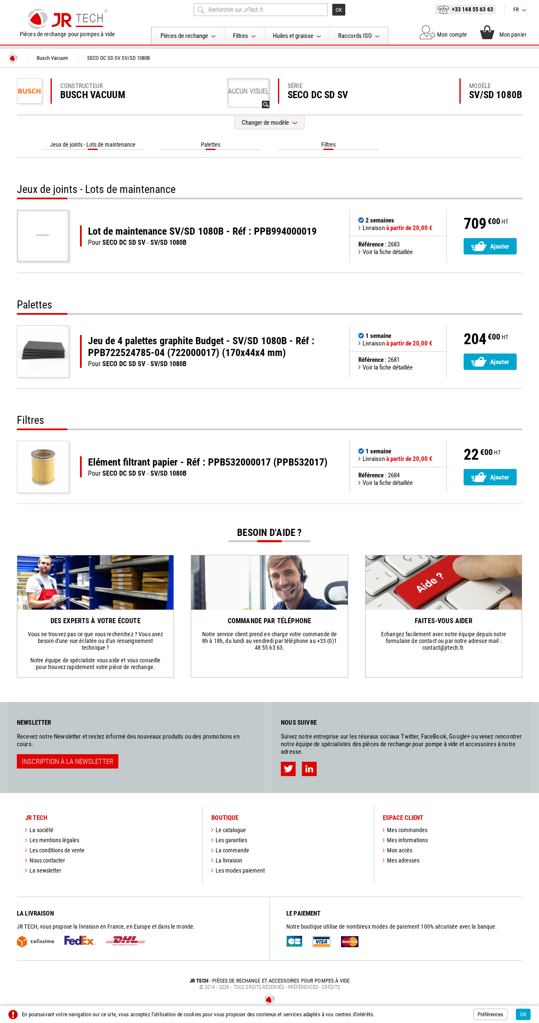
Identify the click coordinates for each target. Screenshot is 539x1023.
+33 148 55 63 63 (472, 9)
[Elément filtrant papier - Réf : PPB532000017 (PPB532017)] (43, 467)
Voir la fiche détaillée (388, 252)
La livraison (229, 860)
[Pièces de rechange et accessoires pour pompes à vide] (67, 19)
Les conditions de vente (57, 850)
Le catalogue (231, 830)
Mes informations (407, 840)
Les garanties (231, 840)
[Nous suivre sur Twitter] (288, 769)
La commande (232, 850)
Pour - (202, 235)
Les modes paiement (240, 870)
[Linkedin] (309, 769)
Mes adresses (403, 860)
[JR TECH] (13, 58)
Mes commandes (407, 830)
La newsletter (45, 870)
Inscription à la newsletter (67, 761)
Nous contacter (47, 860)
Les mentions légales (54, 840)
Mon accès (399, 850)
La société (41, 830)
